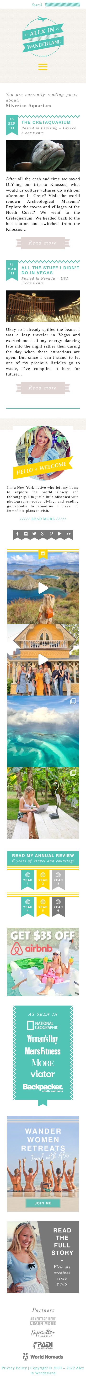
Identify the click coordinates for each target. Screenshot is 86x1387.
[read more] (43, 155)
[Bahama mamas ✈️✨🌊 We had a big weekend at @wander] (43, 731)
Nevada (48, 278)
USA (65, 278)
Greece (69, 128)
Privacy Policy (15, 1368)
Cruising (49, 128)
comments (33, 133)
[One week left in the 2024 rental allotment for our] (43, 660)
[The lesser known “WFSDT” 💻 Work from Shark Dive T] (43, 803)
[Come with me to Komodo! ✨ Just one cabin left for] (43, 588)
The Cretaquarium (46, 122)
